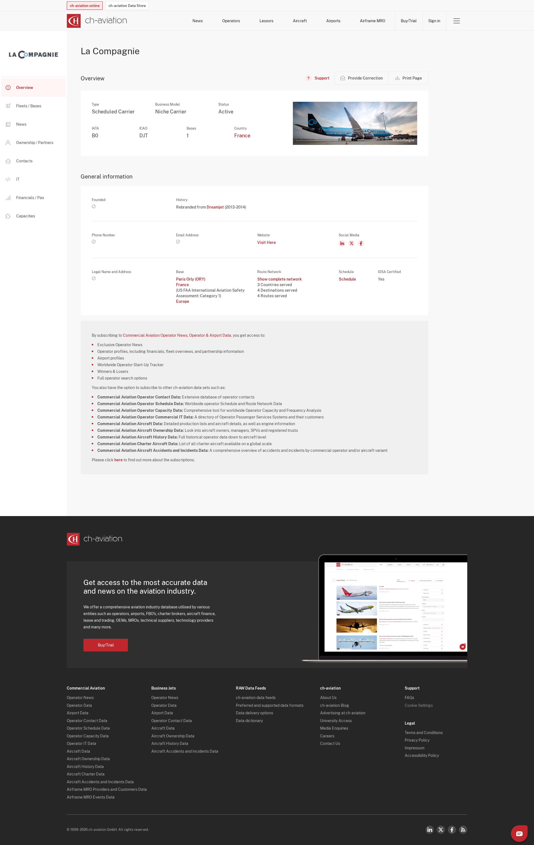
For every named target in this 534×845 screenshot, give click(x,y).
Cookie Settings (419, 705)
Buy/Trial (409, 21)
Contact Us (330, 743)
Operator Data (79, 705)
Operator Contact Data (87, 720)
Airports (333, 21)
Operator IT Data (81, 743)
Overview (24, 87)
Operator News (80, 697)
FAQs (409, 697)
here (118, 460)
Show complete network (279, 279)
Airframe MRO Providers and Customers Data (107, 789)
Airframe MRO (372, 21)
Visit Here (266, 242)
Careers (327, 736)
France (242, 135)
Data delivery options (254, 713)
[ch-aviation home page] (97, 21)
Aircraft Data (78, 751)
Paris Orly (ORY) (191, 279)
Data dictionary (249, 720)
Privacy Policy (417, 740)
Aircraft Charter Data (86, 774)
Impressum (414, 748)
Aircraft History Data (85, 766)
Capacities (25, 216)
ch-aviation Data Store (127, 6)
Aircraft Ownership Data (88, 759)
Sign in (434, 21)
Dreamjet (216, 207)
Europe (182, 301)
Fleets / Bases (28, 106)
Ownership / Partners (34, 142)
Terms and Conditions (424, 732)
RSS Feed (463, 830)
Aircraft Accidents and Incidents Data (100, 782)
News (197, 21)
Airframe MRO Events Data (91, 797)
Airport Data (77, 713)
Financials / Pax (30, 197)
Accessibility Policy (422, 755)
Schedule (347, 279)
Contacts (24, 161)
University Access (336, 720)
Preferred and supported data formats (269, 705)
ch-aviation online (85, 6)
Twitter (441, 830)
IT (17, 179)
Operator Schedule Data (88, 728)
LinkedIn (430, 830)
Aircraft (300, 21)
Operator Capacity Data (88, 736)
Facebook (452, 830)
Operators (231, 21)
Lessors (266, 21)
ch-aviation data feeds (256, 697)
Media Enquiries (334, 728)
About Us (328, 697)
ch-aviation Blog (334, 705)
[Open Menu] (456, 21)
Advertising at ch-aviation (342, 713)
